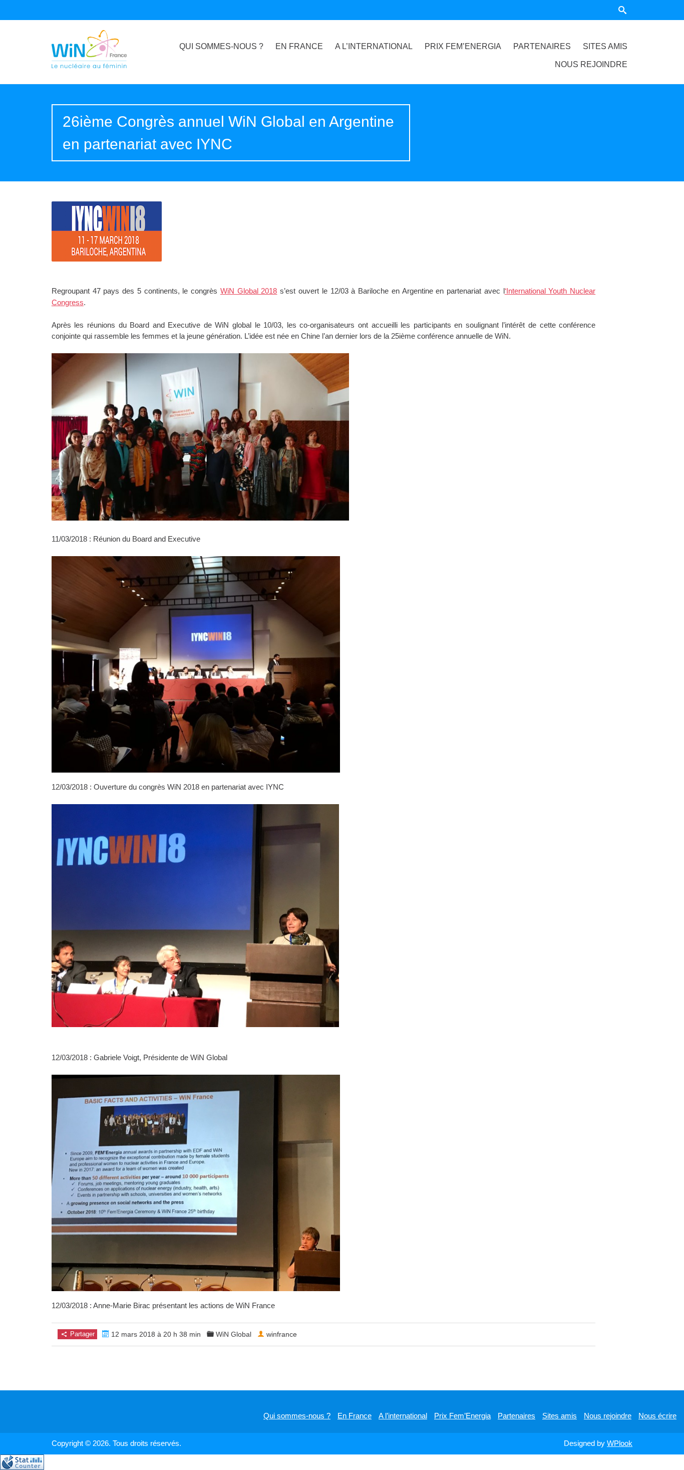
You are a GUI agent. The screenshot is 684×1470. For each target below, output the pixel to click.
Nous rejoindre (591, 64)
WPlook (619, 1443)
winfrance (281, 1334)
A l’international (374, 46)
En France (299, 46)
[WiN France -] (101, 49)
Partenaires (542, 46)
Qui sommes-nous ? (221, 46)
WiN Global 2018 (248, 291)
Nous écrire (657, 1415)
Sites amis (605, 46)
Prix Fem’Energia (463, 46)
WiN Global (233, 1334)
